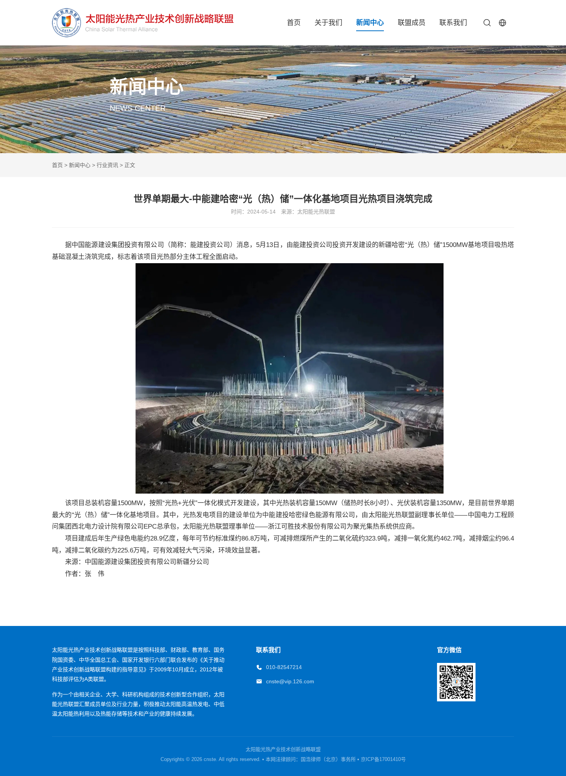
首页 (294, 23)
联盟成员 (411, 23)
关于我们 (328, 23)
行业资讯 (107, 165)
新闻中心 (370, 23)
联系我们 (453, 23)
